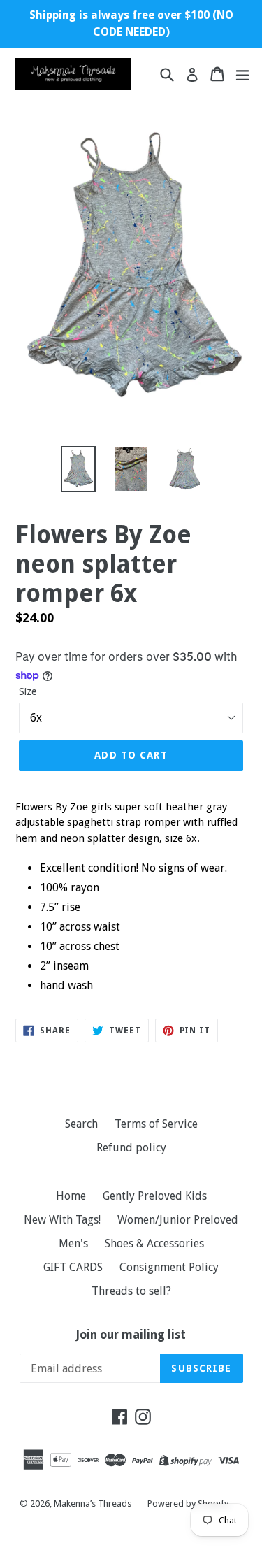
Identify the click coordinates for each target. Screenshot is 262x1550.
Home (71, 1196)
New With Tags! (62, 1219)
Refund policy (131, 1147)
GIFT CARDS (73, 1267)
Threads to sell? (131, 1291)
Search (81, 1124)
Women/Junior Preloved (177, 1219)
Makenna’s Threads (93, 1503)
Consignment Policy (169, 1267)
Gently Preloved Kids (155, 1196)
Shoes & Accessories (154, 1243)
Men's (73, 1243)
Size (27, 691)
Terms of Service (156, 1124)
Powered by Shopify (187, 1503)
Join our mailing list (131, 1335)
